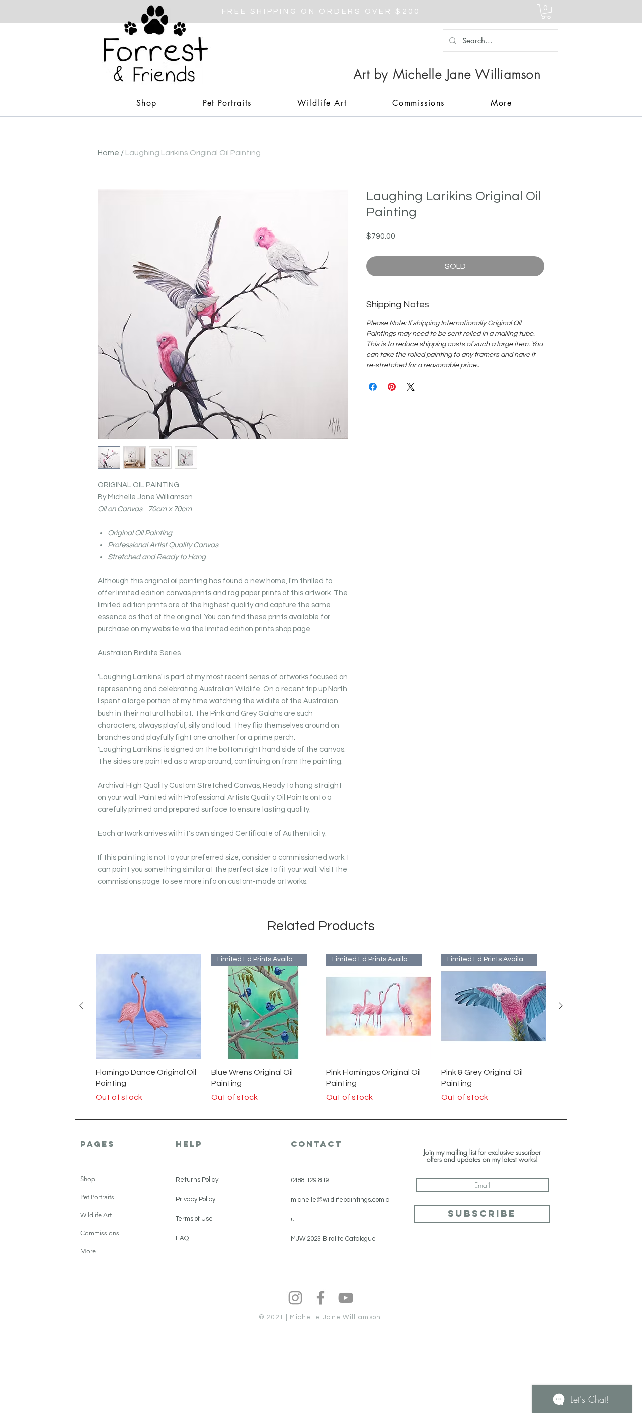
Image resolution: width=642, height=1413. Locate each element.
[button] (546, 11)
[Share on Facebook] (373, 387)
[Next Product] (561, 1006)
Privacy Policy (195, 1199)
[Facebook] (320, 1298)
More (88, 1251)
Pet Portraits (97, 1197)
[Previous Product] (81, 1006)
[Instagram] (295, 1298)
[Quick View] (148, 1006)
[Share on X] (411, 387)
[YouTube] (346, 1298)
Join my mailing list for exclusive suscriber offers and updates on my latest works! (482, 1156)
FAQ (182, 1238)
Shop (87, 1179)
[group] (321, 1028)
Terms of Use (194, 1218)
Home (108, 153)
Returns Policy (197, 1179)
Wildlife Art (96, 1215)
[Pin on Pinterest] (392, 387)
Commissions (99, 1233)
